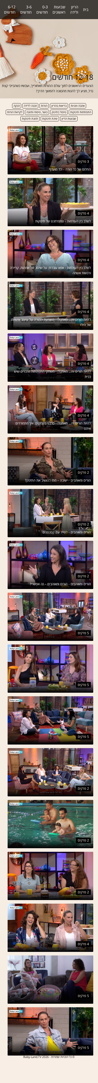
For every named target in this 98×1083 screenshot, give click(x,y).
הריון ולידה (74, 9)
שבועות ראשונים (59, 9)
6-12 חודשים (9, 9)
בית (85, 9)
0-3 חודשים (42, 9)
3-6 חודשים (26, 9)
